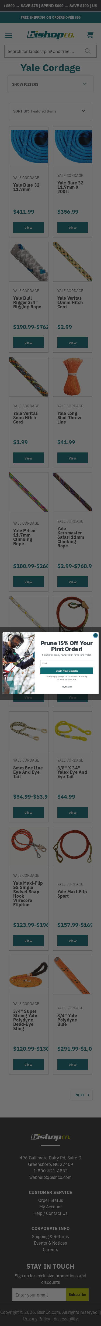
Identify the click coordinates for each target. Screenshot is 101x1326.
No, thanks (66, 686)
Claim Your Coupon (66, 670)
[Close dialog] (95, 635)
